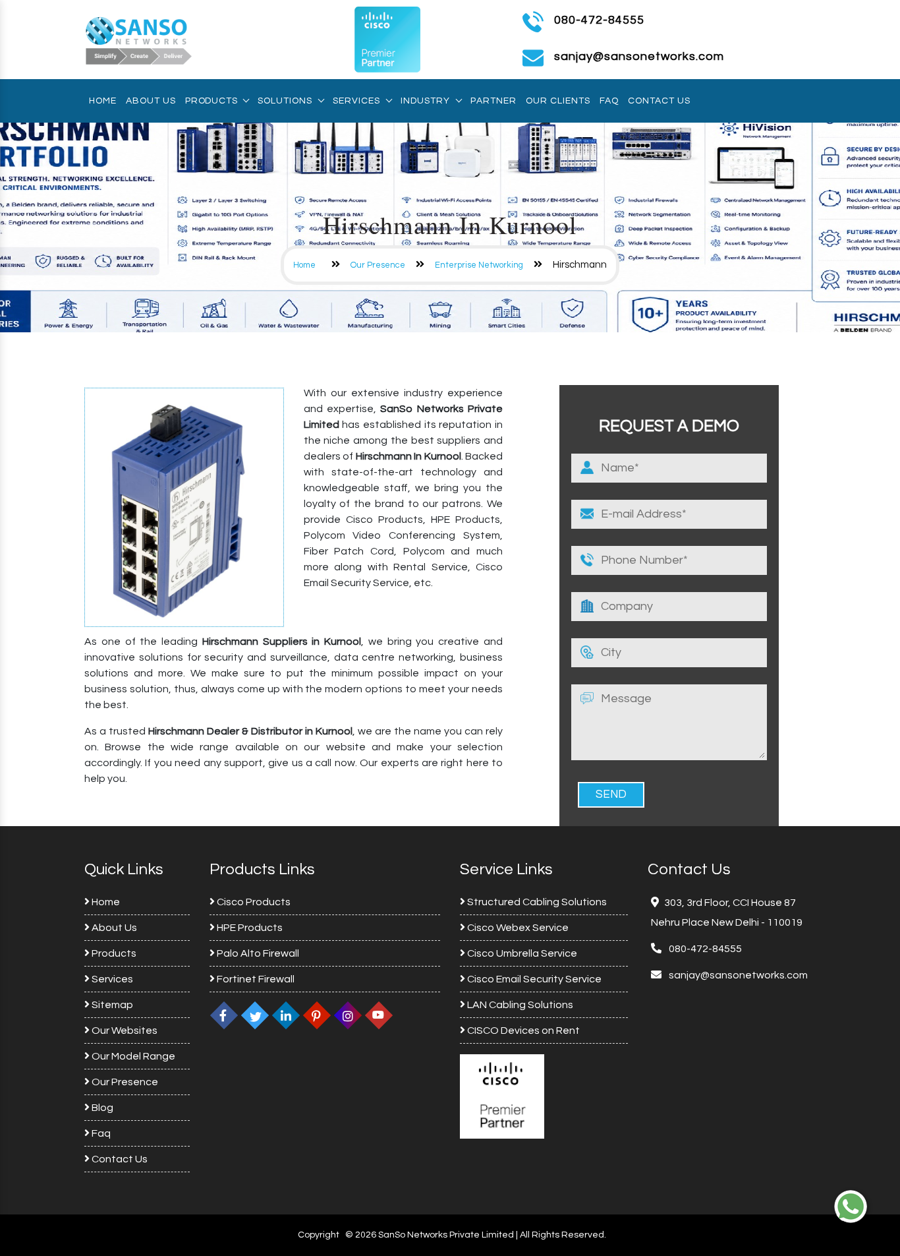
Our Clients (558, 100)
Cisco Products (253, 902)
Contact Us (659, 100)
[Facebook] (224, 1015)
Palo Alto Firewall (257, 953)
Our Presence (378, 265)
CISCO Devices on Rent (522, 1030)
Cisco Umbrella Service (521, 953)
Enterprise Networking (479, 265)
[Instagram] (348, 1015)
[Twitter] (255, 1015)
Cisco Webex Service (517, 927)
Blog (101, 1107)
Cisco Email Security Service (533, 979)
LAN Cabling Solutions (519, 1005)
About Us (151, 100)
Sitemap (111, 1005)
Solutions (285, 100)
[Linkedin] (286, 1015)
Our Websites (123, 1030)
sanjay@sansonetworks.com (737, 975)
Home (103, 100)
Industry (425, 100)
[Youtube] (379, 1015)
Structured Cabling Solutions (536, 902)
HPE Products (249, 927)
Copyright (318, 1235)
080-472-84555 (599, 20)
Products (211, 100)
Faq (609, 100)
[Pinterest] (317, 1015)
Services (356, 100)
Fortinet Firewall (255, 979)
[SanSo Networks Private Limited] (139, 39)
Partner (493, 100)
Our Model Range (132, 1056)
